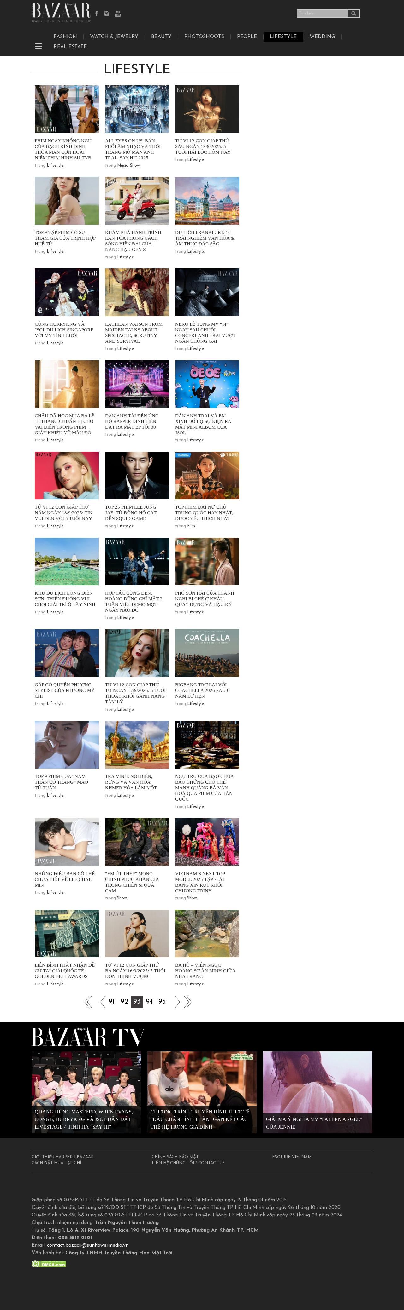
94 (149, 1001)
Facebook (97, 13)
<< (99, 1002)
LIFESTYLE (283, 36)
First (86, 1002)
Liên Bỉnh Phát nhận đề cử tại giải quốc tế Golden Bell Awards (65, 971)
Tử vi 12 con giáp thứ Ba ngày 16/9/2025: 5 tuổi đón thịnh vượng (135, 971)
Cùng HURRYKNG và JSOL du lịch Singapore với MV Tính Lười (64, 330)
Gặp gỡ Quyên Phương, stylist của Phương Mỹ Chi (65, 690)
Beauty (161, 36)
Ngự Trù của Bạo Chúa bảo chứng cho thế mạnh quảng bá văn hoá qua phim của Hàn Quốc (204, 788)
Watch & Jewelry (114, 36)
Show (135, 165)
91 (112, 1001)
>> (175, 1002)
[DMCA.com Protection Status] (49, 1263)
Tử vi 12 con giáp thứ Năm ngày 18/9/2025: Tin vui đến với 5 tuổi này (63, 513)
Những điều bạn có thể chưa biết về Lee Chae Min (65, 879)
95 (162, 1001)
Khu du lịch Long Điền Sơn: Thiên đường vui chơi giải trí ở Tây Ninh (65, 599)
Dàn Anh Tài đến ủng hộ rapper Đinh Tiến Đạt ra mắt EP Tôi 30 (132, 421)
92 (124, 1001)
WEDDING (322, 36)
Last (187, 1002)
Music (122, 165)
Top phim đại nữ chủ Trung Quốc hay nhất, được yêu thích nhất (204, 513)
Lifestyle (55, 165)
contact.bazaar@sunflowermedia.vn (87, 1245)
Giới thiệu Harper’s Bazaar (63, 1157)
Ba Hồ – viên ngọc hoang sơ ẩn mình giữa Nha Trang (205, 971)
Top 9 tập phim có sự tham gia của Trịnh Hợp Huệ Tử (65, 238)
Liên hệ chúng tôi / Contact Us (188, 1163)
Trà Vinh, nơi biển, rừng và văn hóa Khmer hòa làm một (131, 782)
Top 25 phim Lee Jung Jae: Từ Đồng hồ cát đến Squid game (131, 513)
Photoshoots (204, 36)
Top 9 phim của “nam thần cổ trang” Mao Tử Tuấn (61, 782)
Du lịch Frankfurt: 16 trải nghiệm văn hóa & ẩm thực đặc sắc (205, 238)
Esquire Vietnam (292, 1157)
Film (191, 526)
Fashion (65, 36)
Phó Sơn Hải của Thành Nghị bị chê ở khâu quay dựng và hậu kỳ (204, 599)
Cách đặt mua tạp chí (56, 1163)
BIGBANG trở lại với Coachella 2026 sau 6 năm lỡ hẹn (202, 690)
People (247, 36)
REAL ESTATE (70, 46)
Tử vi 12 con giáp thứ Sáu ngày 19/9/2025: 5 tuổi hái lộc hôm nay (203, 146)
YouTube (118, 13)
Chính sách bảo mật (175, 1157)
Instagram (107, 13)
